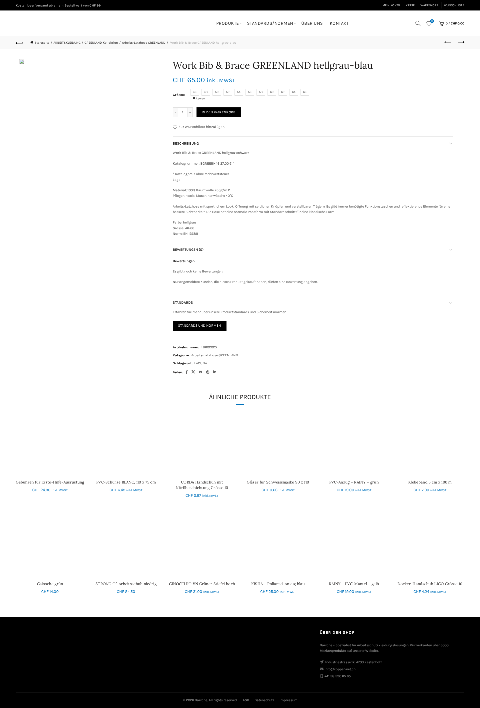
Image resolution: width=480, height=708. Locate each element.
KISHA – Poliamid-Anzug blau (278, 583)
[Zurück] (19, 42)
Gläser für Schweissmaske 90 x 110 (278, 482)
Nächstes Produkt (460, 42)
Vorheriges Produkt (448, 42)
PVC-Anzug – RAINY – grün (354, 482)
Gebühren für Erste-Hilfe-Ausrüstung (50, 482)
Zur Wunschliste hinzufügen (201, 127)
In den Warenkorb (219, 112)
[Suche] (418, 23)
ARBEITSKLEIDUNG (67, 42)
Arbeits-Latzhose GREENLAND (144, 42)
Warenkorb (429, 5)
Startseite (42, 42)
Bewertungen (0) (188, 249)
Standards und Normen (199, 325)
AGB (246, 700)
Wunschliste (454, 5)
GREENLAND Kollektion (101, 42)
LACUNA (200, 363)
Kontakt (339, 23)
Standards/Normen (270, 23)
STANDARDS (183, 302)
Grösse (178, 95)
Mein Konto (391, 5)
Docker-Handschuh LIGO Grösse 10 (430, 583)
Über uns (312, 23)
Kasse (410, 5)
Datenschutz (264, 700)
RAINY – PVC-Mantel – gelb (354, 583)
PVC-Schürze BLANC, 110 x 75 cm (126, 482)
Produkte (227, 23)
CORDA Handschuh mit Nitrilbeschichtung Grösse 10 (202, 485)
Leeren (200, 98)
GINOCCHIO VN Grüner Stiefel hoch (202, 583)
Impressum (289, 700)
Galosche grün (50, 583)
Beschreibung (186, 143)
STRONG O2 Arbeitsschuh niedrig (126, 583)
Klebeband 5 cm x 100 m (430, 482)
